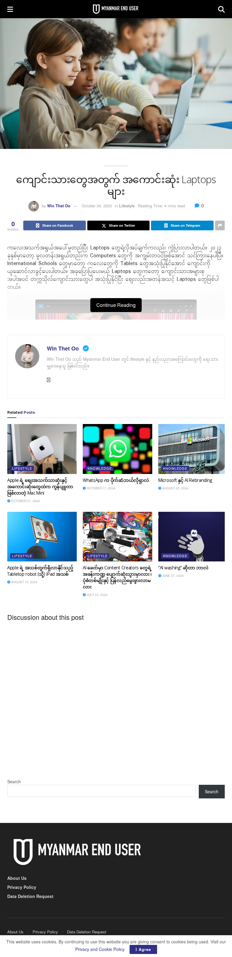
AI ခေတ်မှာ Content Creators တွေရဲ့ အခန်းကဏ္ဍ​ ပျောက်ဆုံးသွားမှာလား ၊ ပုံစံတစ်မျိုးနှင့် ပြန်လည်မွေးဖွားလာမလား (117, 577)
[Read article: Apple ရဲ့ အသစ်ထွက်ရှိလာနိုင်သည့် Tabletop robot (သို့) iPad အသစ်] (42, 536)
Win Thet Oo (58, 206)
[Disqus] (116, 700)
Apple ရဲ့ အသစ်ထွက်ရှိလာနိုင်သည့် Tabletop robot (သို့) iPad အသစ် (40, 570)
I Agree (143, 949)
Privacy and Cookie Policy (99, 949)
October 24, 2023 (97, 206)
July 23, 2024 (97, 595)
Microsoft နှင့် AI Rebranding (185, 480)
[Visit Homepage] (115, 9)
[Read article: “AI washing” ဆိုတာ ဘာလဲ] (193, 536)
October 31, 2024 (25, 501)
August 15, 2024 (23, 582)
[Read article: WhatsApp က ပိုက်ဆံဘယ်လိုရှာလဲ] (117, 449)
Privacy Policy (21, 887)
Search (14, 781)
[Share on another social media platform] (220, 225)
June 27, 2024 (172, 576)
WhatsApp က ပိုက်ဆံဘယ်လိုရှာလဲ (116, 480)
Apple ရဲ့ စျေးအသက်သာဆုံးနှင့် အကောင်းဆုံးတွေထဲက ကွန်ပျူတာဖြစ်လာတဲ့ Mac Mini (40, 486)
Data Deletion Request (30, 896)
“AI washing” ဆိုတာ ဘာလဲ (183, 567)
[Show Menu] (10, 9)
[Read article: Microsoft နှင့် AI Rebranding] (193, 449)
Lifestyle (127, 206)
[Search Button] (221, 9)
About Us (17, 878)
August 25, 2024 (174, 488)
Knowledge (100, 468)
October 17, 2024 (100, 488)
